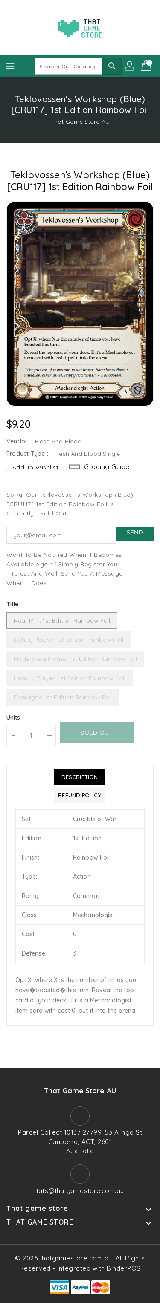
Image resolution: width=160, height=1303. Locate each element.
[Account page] (130, 66)
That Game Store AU (80, 121)
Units (13, 718)
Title (12, 604)
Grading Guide (107, 467)
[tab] (79, 777)
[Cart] (147, 66)
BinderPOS (124, 1268)
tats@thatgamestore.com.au (80, 1191)
